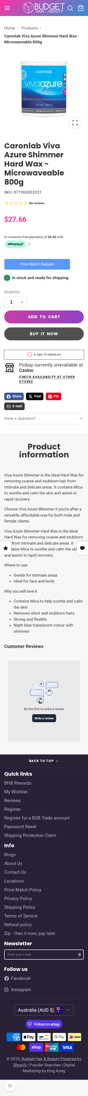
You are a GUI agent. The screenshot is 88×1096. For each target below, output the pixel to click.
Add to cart (44, 317)
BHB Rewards (17, 783)
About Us (13, 863)
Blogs (10, 854)
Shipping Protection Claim (30, 835)
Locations (14, 881)
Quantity (12, 292)
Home (9, 28)
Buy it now (44, 334)
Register (12, 809)
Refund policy (18, 924)
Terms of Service (21, 916)
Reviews (12, 800)
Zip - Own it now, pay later (29, 933)
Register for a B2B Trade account (37, 818)
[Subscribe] (79, 954)
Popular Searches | (46, 1065)
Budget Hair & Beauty (40, 1058)
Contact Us (15, 872)
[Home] (44, 8)
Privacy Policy (18, 898)
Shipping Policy (19, 907)
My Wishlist (15, 791)
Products (29, 28)
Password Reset (20, 826)
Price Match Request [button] (37, 264)
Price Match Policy (22, 889)
